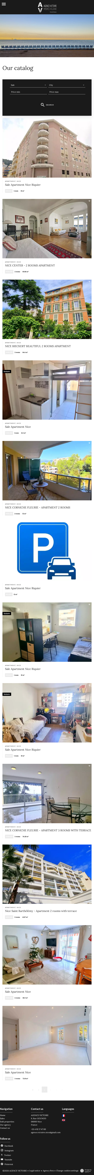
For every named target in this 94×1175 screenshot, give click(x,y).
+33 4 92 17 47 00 (38, 1129)
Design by (88, 1171)
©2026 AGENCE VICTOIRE (15, 1170)
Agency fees (48, 1170)
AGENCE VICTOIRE (39, 1115)
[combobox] (28, 85)
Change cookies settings (67, 1170)
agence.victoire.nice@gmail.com (45, 1132)
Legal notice (34, 1170)
